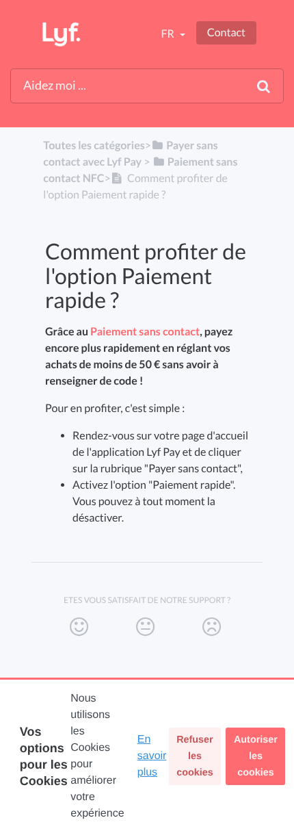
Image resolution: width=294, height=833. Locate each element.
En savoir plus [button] (152, 756)
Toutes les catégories (93, 145)
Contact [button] (226, 32)
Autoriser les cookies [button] (256, 756)
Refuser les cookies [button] (194, 756)
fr (168, 33)
